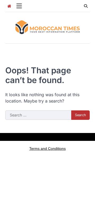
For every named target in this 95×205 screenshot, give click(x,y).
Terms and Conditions (47, 148)
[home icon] (9, 6)
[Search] (86, 6)
